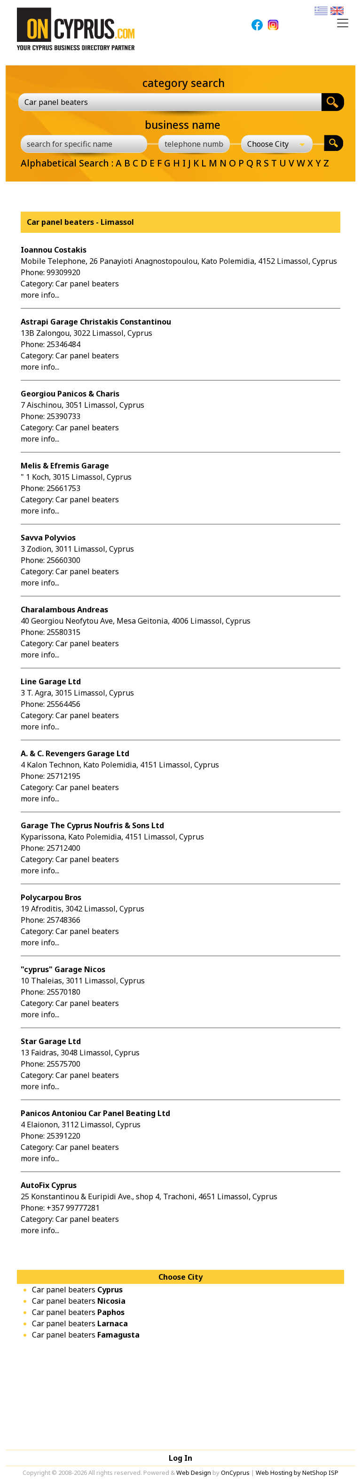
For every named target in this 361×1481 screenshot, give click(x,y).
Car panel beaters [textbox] (56, 102)
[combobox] (170, 102)
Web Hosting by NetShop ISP (297, 1472)
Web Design (193, 1472)
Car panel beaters (77, 1289)
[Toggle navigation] (342, 23)
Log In (180, 1458)
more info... (40, 295)
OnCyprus (235, 1472)
